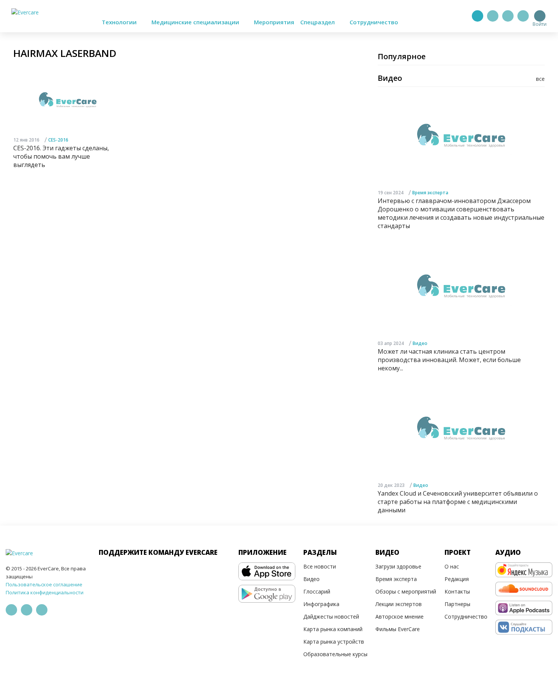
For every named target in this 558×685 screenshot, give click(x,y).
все (540, 78)
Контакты (457, 591)
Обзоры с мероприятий (405, 591)
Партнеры (457, 604)
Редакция (457, 579)
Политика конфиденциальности (45, 592)
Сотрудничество (374, 22)
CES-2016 (58, 140)
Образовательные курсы (335, 654)
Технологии (120, 22)
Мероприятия (274, 22)
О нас (452, 566)
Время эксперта (430, 192)
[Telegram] (492, 16)
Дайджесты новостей (331, 616)
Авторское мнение (399, 616)
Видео (420, 343)
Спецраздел (318, 22)
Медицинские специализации (196, 22)
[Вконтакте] (508, 16)
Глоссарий (316, 591)
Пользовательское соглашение (44, 584)
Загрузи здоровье (398, 566)
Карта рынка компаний (333, 629)
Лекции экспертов (398, 604)
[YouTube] (523, 16)
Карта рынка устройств (333, 641)
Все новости (319, 566)
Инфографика (321, 604)
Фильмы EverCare (397, 629)
